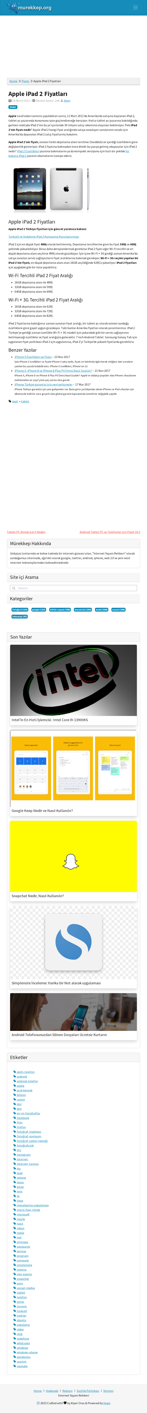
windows (22, 1348)
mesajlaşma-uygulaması (32, 1205)
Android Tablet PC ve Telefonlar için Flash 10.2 (110, 532)
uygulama (23, 1325)
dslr (19, 1109)
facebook (22, 1118)
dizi (18, 1104)
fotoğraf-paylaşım (28, 1136)
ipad (15, 401)
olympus (22, 1242)
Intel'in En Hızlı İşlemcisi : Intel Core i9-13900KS (50, 720)
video (20, 1329)
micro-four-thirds (28, 1210)
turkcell (21, 1311)
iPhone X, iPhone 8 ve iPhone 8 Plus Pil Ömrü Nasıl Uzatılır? (53, 371)
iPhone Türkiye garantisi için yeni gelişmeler (44, 384)
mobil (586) (102, 609)
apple (20, 1086)
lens (19, 1191)
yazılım (21, 1361)
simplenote (24, 1265)
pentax (21, 1251)
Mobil (13, 107)
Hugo (106, 1403)
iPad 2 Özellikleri (28, 151)
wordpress (23, 1357)
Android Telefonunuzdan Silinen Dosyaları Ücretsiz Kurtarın (59, 1034)
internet (22, 1159)
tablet (25, 401)
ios (18, 1168)
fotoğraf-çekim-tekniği (32, 1141)
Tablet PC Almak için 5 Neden (26, 532)
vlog (19, 1334)
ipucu (20, 1182)
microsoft (22, 1214)
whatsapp (23, 1343)
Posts (25, 81)
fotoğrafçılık (25, 1145)
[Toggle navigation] (135, 7)
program (22, 1256)
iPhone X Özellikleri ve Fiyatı (33, 357)
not (19, 1237)
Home (13, 81)
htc (18, 1150)
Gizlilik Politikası (88, 1391)
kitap (20, 1187)
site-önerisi (24, 1274)
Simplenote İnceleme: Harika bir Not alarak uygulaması (56, 983)
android (21, 1076)
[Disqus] (73, 465)
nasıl (19, 1223)
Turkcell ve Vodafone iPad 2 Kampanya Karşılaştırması (43, 236)
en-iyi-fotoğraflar (28, 1113)
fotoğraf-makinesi (28, 1132)
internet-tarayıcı (27, 1164)
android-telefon (27, 1081)
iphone (21, 1178)
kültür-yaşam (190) (60, 609)
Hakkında (52, 1391)
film (19, 1122)
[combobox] (73, 588)
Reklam (67, 1391)
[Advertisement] (73, 44)
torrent (21, 1306)
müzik (20, 1219)
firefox (21, 1127)
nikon (20, 1228)
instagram (23, 1155)
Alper (67, 100)
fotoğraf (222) (20, 609)
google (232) (38, 609)
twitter (21, 1315)
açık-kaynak (24, 1090)
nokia (20, 1233)
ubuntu (21, 1320)
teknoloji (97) (19, 616)
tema (20, 1302)
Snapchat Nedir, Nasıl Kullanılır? (38, 896)
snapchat (22, 1279)
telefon (21, 1297)
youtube (22, 1366)
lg (18, 1196)
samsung (22, 1260)
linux (19, 1200)
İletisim (108, 1391)
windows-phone (27, 1352)
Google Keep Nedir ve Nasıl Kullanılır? (42, 810)
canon (20, 1099)
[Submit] (14, 588)
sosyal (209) (118, 609)
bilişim (21, 1095)
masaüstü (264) (83, 609)
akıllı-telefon (25, 1072)
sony (19, 1283)
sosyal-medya (25, 1288)
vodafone (22, 1338)
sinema (21, 1269)
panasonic (23, 1246)
